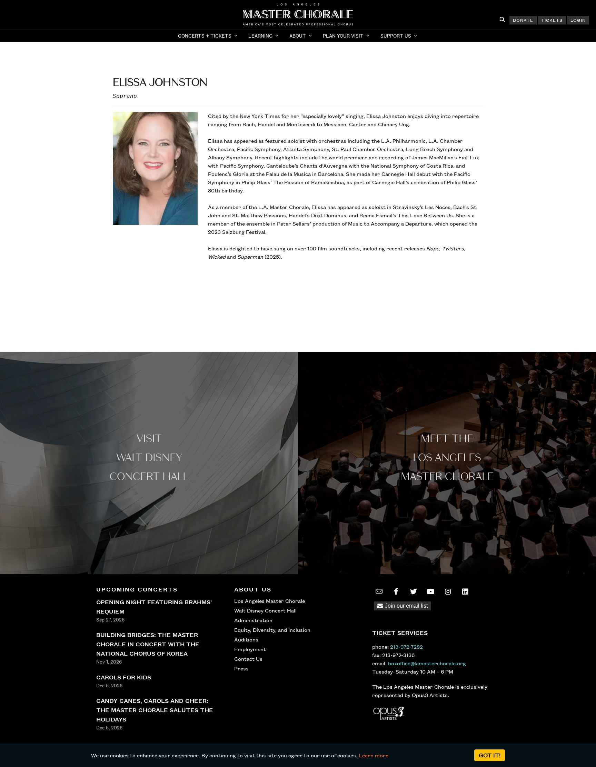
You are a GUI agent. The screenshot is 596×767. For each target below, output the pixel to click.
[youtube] (431, 591)
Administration (253, 620)
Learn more (373, 755)
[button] (208, 36)
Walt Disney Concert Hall (265, 610)
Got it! (489, 755)
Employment (250, 649)
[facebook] (396, 591)
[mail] (379, 591)
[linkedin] (465, 591)
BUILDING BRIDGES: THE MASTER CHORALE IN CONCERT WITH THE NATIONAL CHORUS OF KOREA (147, 644)
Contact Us (248, 658)
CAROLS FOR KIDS (123, 677)
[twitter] (413, 591)
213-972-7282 (406, 646)
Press (241, 668)
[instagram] (448, 591)
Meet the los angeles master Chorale (447, 458)
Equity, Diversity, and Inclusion (272, 629)
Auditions (246, 639)
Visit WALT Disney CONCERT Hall (149, 458)
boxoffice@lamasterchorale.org (427, 663)
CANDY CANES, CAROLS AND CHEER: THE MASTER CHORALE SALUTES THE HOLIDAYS (154, 710)
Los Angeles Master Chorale (269, 600)
